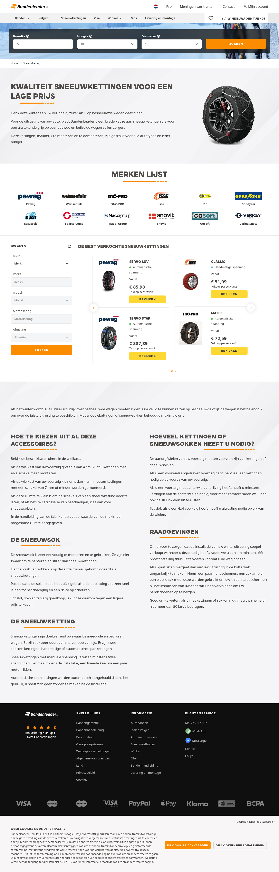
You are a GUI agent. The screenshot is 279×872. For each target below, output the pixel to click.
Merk (16, 255)
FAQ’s (189, 756)
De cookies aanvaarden (187, 845)
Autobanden (139, 723)
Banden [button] (20, 18)
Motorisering (22, 311)
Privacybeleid (85, 772)
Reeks (17, 274)
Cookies (81, 779)
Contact (229, 6)
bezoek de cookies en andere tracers (122, 862)
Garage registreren (89, 744)
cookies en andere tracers (132, 854)
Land (79, 765)
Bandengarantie (87, 723)
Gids (134, 18)
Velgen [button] (44, 18)
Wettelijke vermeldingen (93, 751)
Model (17, 292)
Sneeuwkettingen (73, 18)
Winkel (113, 18)
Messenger (200, 740)
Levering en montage (160, 18)
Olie (97, 18)
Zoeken (236, 44)
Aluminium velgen (144, 737)
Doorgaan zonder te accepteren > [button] (256, 821)
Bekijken (147, 299)
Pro (169, 6)
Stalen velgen (140, 730)
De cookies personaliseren (240, 845)
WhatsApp (199, 731)
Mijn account (258, 6)
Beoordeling (85, 737)
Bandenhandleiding (90, 730)
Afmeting (19, 329)
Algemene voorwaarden (93, 758)
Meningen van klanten (197, 6)
